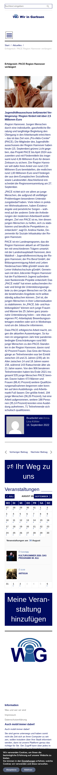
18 (14, 526)
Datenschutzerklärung (16, 719)
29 (21, 507)
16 (48, 520)
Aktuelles (17, 45)
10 (7, 520)
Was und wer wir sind (15, 710)
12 (21, 520)
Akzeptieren (11, 770)
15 (41, 520)
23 (48, 526)
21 (34, 526)
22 (41, 526)
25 (14, 533)
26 (21, 533)
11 (14, 520)
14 (34, 520)
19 (21, 526)
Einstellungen (28, 761)
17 (7, 526)
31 (34, 507)
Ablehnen (28, 770)
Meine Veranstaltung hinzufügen (28, 609)
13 (27, 520)
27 (7, 507)
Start (7, 45)
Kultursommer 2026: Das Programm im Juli (33, 556)
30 (27, 507)
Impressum (10, 715)
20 (27, 526)
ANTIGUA (23, 573)
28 (14, 507)
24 (7, 533)
